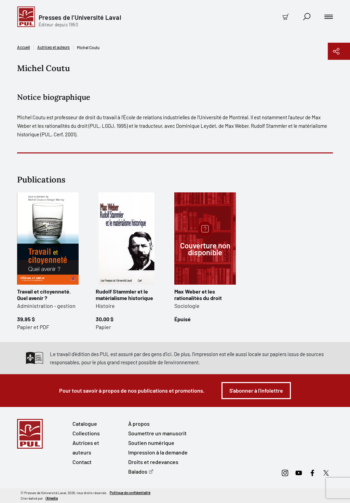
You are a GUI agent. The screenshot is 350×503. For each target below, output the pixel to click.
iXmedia (51, 498)
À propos (139, 423)
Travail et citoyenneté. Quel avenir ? (44, 294)
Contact (82, 462)
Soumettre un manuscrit (157, 433)
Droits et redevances (153, 462)
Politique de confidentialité (130, 493)
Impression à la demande (158, 452)
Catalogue (84, 423)
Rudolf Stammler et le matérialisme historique (124, 294)
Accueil (23, 47)
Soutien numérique (151, 442)
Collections (86, 433)
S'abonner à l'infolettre (256, 390)
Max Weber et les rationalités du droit (198, 294)
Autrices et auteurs (53, 47)
